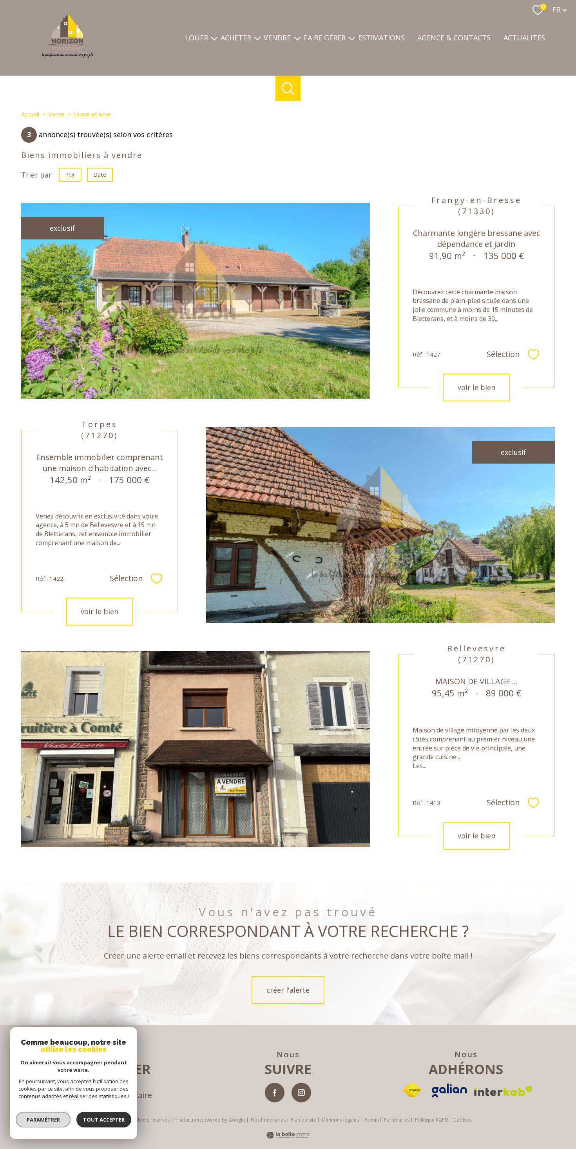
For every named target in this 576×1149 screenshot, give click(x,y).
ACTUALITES (524, 38)
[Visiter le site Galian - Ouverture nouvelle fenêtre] (449, 1091)
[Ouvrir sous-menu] (214, 37)
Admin (371, 1119)
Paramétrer (43, 1119)
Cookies (462, 1120)
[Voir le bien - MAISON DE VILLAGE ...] (195, 749)
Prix (70, 174)
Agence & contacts (454, 38)
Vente (56, 114)
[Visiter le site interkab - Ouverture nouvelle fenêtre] (503, 1091)
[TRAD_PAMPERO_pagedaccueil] (68, 55)
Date (100, 174)
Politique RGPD (431, 1119)
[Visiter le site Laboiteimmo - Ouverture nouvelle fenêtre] (287, 1135)
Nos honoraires (268, 1119)
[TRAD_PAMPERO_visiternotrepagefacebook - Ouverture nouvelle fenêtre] (274, 1092)
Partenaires (396, 1119)
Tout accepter (104, 1119)
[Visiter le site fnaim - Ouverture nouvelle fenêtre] (412, 1090)
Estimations (381, 38)
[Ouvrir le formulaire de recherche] (288, 88)
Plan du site (303, 1119)
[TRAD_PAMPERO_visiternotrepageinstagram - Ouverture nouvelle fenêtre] (301, 1092)
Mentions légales (340, 1119)
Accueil (30, 114)
